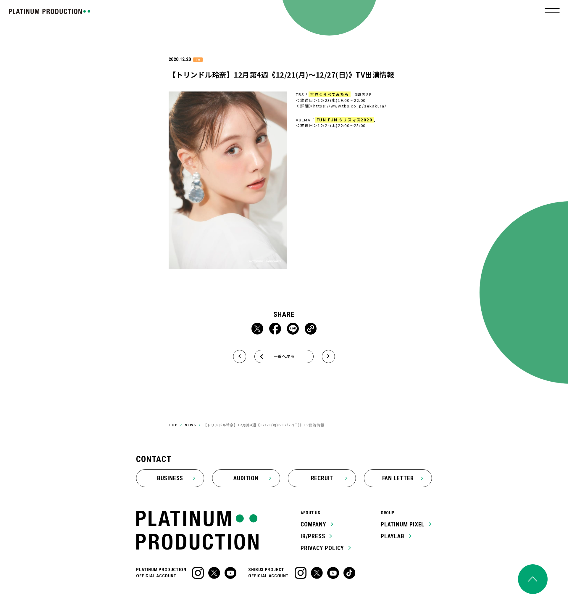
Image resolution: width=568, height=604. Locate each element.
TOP (173, 424)
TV (198, 59)
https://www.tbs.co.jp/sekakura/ (350, 106)
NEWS (190, 424)
